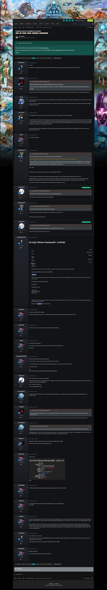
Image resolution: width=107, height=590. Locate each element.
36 (28, 58)
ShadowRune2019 (21, 356)
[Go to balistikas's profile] (16, 37)
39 (35, 58)
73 (21, 107)
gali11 (21, 134)
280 (21, 247)
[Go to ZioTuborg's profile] (21, 537)
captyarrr (21, 438)
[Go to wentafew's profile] (21, 314)
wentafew (21, 309)
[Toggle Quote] (30, 81)
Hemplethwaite (21, 237)
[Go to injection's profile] (21, 505)
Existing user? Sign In (80, 20)
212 (21, 386)
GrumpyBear (21, 391)
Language (51, 583)
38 (33, 58)
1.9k (21, 88)
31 (21, 526)
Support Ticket (59, 50)
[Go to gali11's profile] (21, 139)
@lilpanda (34, 274)
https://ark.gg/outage (44, 47)
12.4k (21, 197)
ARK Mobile (28, 23)
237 (21, 160)
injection (21, 500)
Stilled (21, 340)
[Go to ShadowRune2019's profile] (21, 360)
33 (21, 58)
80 (21, 73)
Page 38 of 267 (57, 58)
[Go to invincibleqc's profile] (17, 43)
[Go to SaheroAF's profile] (21, 458)
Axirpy (21, 97)
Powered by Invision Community (53, 586)
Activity (41, 23)
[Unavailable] (47, 468)
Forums (21, 23)
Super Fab (21, 375)
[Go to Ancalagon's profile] (21, 553)
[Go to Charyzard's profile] (21, 117)
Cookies (56, 583)
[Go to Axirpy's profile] (21, 101)
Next (49, 58)
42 (43, 58)
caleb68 (21, 78)
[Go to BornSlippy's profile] (21, 489)
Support (47, 23)
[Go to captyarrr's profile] (21, 443)
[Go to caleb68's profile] (21, 82)
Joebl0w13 (21, 187)
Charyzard (21, 112)
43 (45, 58)
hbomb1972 (21, 62)
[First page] (16, 58)
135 (21, 366)
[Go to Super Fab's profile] (21, 380)
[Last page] (52, 58)
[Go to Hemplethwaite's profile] (21, 241)
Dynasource (44, 81)
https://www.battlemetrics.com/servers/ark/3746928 (42, 271)
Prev (19, 58)
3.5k (21, 401)
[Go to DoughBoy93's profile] (21, 154)
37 (31, 58)
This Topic (88, 23)
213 (21, 495)
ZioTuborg (21, 533)
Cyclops (44, 153)
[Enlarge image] (34, 263)
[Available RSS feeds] (91, 578)
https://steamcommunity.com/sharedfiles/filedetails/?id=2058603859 (43, 370)
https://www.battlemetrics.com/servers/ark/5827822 (53, 503)
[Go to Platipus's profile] (21, 520)
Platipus (21, 516)
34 (23, 58)
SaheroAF (21, 454)
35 (26, 58)
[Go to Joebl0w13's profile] (21, 191)
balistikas (22, 36)
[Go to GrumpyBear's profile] (21, 395)
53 (21, 320)
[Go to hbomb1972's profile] (21, 67)
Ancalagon (21, 548)
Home (16, 23)
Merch (58, 23)
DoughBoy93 (21, 150)
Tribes (52, 23)
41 (40, 58)
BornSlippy (21, 485)
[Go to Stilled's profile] (21, 345)
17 (21, 559)
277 (21, 449)
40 (38, 58)
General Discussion (31, 37)
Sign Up (90, 20)
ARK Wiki (35, 23)
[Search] (93, 24)
